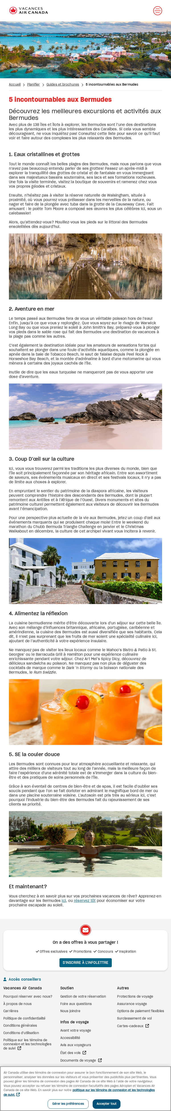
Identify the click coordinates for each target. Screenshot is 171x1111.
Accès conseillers (24, 979)
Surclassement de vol (134, 1018)
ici (64, 901)
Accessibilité (70, 1038)
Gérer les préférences (68, 1104)
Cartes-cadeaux (130, 1026)
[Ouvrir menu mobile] (157, 10)
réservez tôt (85, 901)
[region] (85, 1088)
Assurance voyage (132, 1004)
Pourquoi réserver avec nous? (28, 996)
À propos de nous (17, 1004)
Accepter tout (107, 1104)
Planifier (33, 84)
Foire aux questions (76, 1004)
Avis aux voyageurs (75, 1045)
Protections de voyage (135, 996)
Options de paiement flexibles (140, 1011)
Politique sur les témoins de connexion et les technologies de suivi (27, 1044)
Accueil (14, 84)
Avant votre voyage (75, 1030)
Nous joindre (70, 1011)
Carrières (10, 1011)
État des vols (71, 1053)
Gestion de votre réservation (83, 996)
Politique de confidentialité (24, 1018)
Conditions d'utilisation (21, 1033)
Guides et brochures (63, 84)
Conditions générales (20, 1025)
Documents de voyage (78, 1060)
